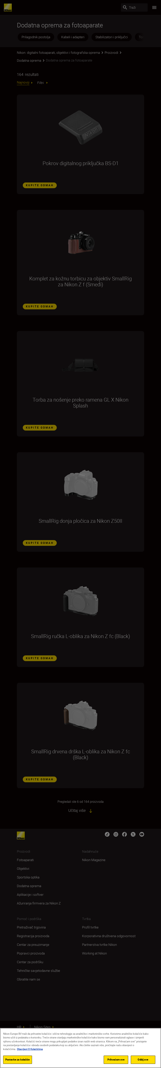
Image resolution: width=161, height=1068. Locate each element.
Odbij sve (143, 1059)
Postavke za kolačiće (17, 1059)
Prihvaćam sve (116, 1059)
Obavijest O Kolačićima (30, 1049)
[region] (80, 1048)
